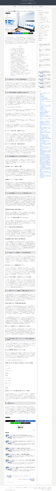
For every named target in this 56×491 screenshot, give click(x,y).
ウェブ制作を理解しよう (25, 487)
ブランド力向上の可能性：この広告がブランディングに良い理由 (20, 65)
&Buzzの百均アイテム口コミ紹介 (45, 122)
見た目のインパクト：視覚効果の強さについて (17, 64)
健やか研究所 (42, 96)
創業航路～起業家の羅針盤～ (44, 112)
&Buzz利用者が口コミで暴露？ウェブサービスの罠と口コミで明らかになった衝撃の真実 (45, 165)
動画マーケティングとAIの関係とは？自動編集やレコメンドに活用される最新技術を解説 (44, 50)
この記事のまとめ (12, 75)
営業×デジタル (49, 488)
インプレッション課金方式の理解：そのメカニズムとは (18, 59)
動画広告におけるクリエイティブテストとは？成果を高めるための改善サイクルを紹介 (44, 55)
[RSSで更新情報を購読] (22, 427)
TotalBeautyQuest (42, 113)
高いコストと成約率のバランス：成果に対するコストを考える (19, 69)
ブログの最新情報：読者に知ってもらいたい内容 (18, 71)
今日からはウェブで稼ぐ (37, 488)
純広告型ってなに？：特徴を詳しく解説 (16, 54)
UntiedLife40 (42, 107)
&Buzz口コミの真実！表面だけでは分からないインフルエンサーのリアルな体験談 (45, 172)
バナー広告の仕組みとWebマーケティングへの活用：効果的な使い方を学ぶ (20, 70)
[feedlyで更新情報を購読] (20, 427)
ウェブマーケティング (12, 487)
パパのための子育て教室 (43, 97)
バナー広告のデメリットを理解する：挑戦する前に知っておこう (19, 66)
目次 (19, 46)
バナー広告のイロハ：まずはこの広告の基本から (17, 48)
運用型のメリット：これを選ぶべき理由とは (17, 55)
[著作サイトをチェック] (18, 427)
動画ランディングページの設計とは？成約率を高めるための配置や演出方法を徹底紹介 (44, 65)
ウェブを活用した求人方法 (18, 487)
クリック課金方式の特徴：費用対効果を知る (17, 60)
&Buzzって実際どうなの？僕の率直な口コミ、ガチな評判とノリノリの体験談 (45, 144)
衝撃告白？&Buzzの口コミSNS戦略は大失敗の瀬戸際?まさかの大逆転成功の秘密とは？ (45, 151)
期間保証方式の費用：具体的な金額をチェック (17, 58)
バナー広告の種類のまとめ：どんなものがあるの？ (17, 53)
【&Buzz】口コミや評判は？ (44, 134)
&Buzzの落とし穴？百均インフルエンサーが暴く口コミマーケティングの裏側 (45, 148)
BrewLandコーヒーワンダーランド (45, 106)
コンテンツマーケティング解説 (33, 487)
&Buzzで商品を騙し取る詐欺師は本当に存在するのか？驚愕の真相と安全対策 (45, 169)
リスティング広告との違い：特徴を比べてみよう (18, 50)
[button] (30, 33)
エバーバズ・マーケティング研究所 (45, 105)
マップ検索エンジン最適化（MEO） (41, 487)
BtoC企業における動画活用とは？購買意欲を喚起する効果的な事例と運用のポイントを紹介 (44, 45)
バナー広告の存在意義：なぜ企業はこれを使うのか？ (17, 49)
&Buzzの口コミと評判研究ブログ (45, 121)
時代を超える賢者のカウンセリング (45, 127)
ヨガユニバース (42, 95)
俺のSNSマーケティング (44, 488)
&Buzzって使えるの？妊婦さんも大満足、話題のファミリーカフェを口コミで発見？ (45, 176)
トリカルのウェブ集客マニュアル (45, 111)
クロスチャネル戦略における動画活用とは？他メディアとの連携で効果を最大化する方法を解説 (44, 60)
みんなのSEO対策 (8, 417)
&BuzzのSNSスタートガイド (44, 123)
